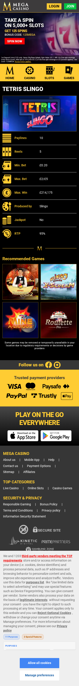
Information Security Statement (24, 516)
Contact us (10, 466)
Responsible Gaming (17, 504)
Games (69, 78)
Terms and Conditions (18, 510)
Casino (29, 78)
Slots (49, 78)
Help (51, 460)
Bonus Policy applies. (23, 62)
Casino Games (62, 488)
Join (70, 6)
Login (54, 6)
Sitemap (8, 472)
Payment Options (39, 466)
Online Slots (36, 488)
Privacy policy (51, 510)
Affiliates (29, 472)
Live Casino (11, 488)
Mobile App (32, 460)
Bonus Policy (48, 504)
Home (9, 78)
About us (9, 460)
